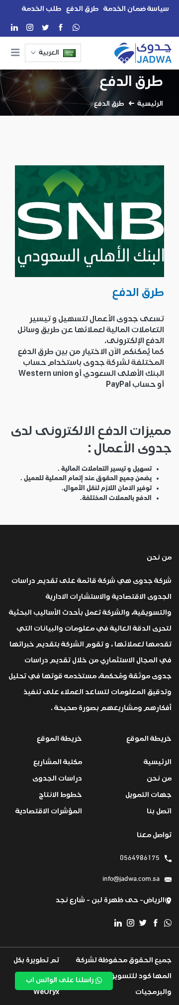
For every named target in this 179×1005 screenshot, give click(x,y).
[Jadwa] (143, 53)
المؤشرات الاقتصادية (48, 811)
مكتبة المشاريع (57, 762)
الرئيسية (150, 104)
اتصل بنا (159, 811)
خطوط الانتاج (60, 794)
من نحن (159, 778)
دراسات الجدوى (57, 778)
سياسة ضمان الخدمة (136, 8)
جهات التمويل (148, 794)
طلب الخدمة (41, 8)
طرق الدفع (82, 8)
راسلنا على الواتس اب (60, 980)
